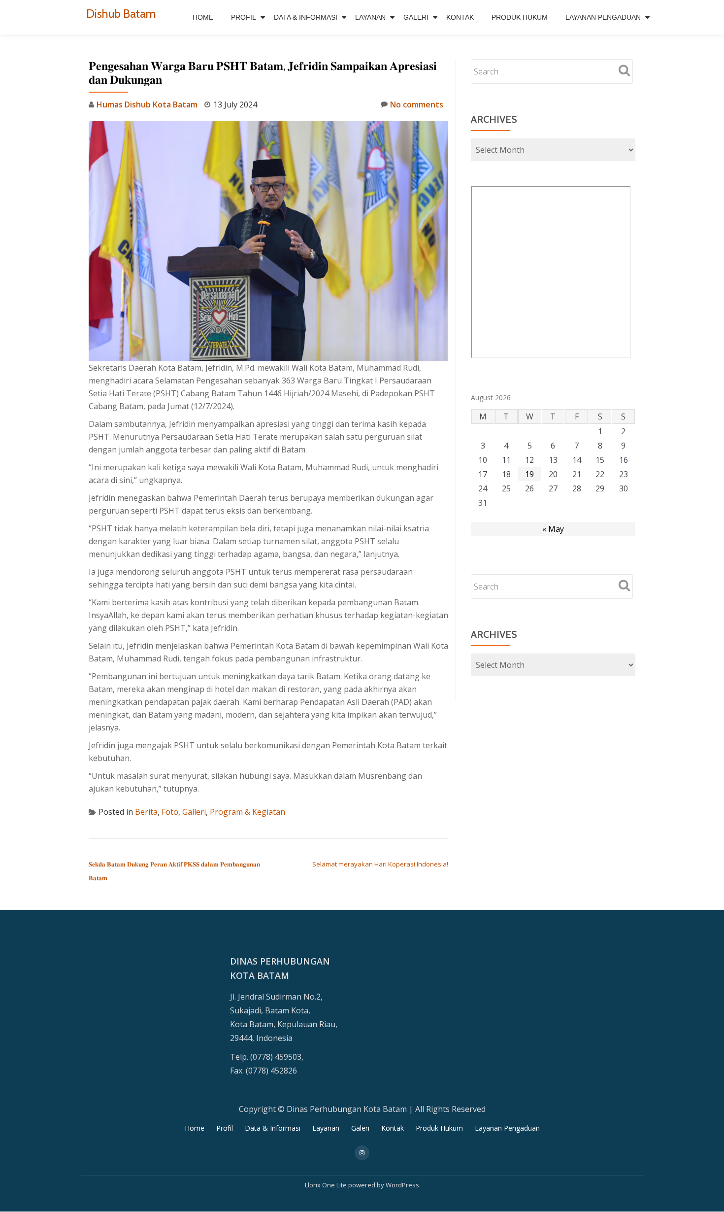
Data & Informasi (305, 17)
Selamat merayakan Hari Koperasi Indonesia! (380, 864)
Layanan (370, 17)
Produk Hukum (520, 17)
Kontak (460, 17)
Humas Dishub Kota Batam (147, 104)
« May (553, 528)
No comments (416, 104)
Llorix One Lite (326, 1184)
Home (203, 17)
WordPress (402, 1184)
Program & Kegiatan (247, 811)
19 (529, 474)
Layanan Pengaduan (603, 17)
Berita (146, 811)
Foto (170, 811)
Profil (243, 17)
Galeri (415, 17)
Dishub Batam (121, 13)
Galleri (194, 811)
